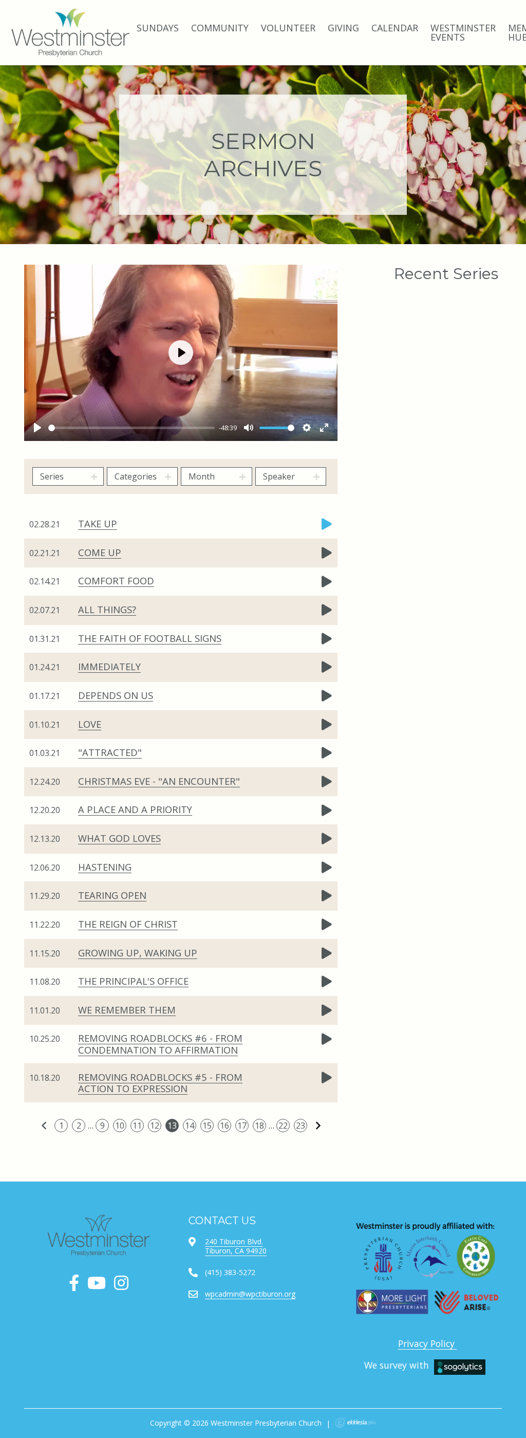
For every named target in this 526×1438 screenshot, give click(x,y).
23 (300, 1125)
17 (242, 1125)
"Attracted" (110, 752)
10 (119, 1125)
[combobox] (68, 476)
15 (207, 1125)
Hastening (105, 866)
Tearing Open (112, 895)
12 (154, 1125)
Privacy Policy (427, 1343)
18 (259, 1125)
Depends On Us (115, 695)
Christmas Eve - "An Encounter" (159, 781)
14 (189, 1125)
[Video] (326, 524)
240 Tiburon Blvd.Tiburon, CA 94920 (236, 1246)
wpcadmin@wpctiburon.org (250, 1294)
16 (224, 1125)
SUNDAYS (158, 28)
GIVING (343, 28)
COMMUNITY (220, 28)
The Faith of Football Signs (149, 638)
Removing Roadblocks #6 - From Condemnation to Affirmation (160, 1043)
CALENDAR (394, 28)
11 (137, 1125)
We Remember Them (127, 1009)
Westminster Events (463, 32)
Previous (43, 1125)
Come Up (99, 552)
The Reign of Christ (128, 923)
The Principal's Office (133, 980)
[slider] (131, 428)
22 (283, 1125)
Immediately (109, 666)
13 (172, 1125)
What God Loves (119, 838)
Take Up (97, 523)
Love (89, 723)
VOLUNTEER (288, 28)
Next (318, 1125)
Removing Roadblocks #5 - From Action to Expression (160, 1083)
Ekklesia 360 (355, 1422)
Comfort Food (116, 580)
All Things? (107, 609)
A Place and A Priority (135, 809)
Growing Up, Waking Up (137, 952)
